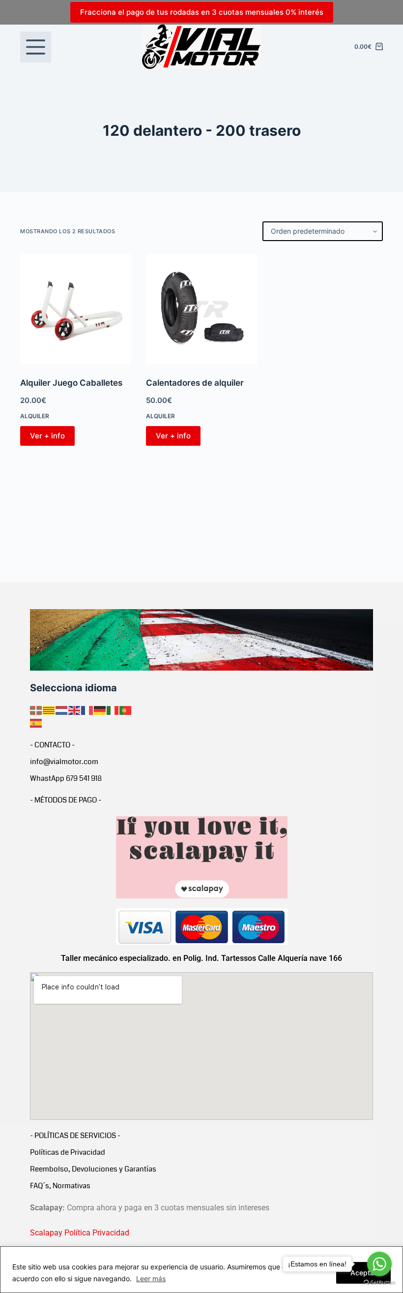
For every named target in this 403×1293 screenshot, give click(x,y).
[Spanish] (36, 723)
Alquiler (34, 416)
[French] (87, 709)
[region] (201, 1269)
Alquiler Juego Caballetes (71, 383)
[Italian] (113, 709)
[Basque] (36, 709)
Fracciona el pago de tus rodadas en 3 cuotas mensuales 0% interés (201, 12)
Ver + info (47, 435)
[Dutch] (62, 709)
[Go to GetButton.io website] (379, 1283)
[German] (100, 709)
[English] (74, 709)
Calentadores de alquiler (195, 383)
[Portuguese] (125, 709)
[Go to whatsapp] (379, 1264)
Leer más (151, 1278)
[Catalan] (49, 709)
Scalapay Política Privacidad (79, 1232)
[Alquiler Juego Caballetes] (75, 309)
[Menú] (35, 46)
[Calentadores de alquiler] (201, 309)
